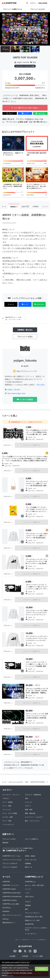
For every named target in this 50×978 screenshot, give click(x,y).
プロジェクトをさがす (15, 782)
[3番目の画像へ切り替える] (25, 49)
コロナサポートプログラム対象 (25, 66)
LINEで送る (41, 113)
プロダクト (6, 798)
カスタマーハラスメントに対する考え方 (36, 929)
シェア (26, 113)
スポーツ (28, 806)
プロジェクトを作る (9, 839)
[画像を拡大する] (22, 439)
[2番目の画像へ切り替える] (15, 49)
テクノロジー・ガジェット (11, 794)
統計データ (28, 867)
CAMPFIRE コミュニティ (10, 885)
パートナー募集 (38, 956)
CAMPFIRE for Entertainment (12, 896)
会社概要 (12, 956)
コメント (45, 206)
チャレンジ (28, 802)
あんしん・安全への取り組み (34, 885)
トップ (4, 782)
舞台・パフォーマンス (32, 821)
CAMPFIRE (6, 881)
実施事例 (28, 863)
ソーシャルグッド (8, 824)
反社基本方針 (29, 924)
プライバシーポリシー (32, 913)
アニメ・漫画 (6, 806)
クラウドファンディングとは (11, 860)
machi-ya (5, 919)
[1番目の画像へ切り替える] (5, 49)
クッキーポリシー (31, 933)
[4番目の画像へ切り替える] (35, 49)
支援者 (25, 206)
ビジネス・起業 (7, 817)
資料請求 (5, 842)
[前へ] (3, 29)
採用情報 (25, 956)
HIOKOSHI (5, 911)
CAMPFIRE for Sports (9, 900)
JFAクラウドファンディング (11, 915)
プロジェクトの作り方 (9, 863)
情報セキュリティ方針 (32, 920)
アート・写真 (6, 821)
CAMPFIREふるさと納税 (10, 904)
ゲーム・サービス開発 (9, 813)
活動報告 (13, 206)
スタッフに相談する (31, 839)
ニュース (28, 889)
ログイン (33, 3)
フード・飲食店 (7, 802)
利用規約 (28, 905)
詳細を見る (7, 445)
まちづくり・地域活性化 (33, 794)
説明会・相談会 (30, 856)
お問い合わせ (29, 896)
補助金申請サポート (9, 922)
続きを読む (41, 384)
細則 (26, 909)
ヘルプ (27, 893)
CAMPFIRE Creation (9, 889)
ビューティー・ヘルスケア (33, 817)
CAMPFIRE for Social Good (11, 893)
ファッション (6, 809)
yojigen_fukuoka (23, 62)
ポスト (11, 113)
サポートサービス (31, 860)
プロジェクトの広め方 (9, 867)
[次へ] (47, 29)
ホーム (4, 206)
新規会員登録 (42, 3)
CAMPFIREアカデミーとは (11, 856)
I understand (41, 969)
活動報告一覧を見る (25, 329)
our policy (10, 975)
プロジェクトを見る (25, 336)
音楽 (34, 62)
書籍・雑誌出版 (30, 813)
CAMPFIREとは (30, 881)
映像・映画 (28, 809)
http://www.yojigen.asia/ (16, 393)
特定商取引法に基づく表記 (33, 916)
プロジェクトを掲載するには (12, 9)
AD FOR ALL (6, 908)
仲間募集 (35, 206)
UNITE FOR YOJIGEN (37, 782)
